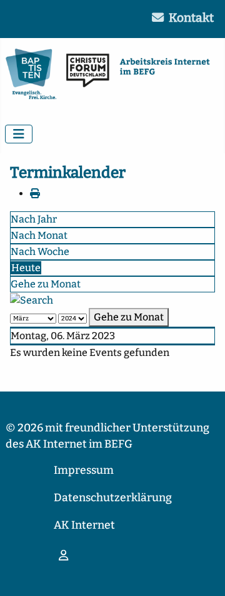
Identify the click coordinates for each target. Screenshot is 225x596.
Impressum (84, 470)
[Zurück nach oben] (203, 573)
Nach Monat (39, 235)
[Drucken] (35, 193)
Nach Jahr (34, 219)
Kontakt (191, 18)
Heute (26, 268)
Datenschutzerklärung (113, 497)
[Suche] (31, 299)
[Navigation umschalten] (18, 134)
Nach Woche (40, 251)
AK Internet (84, 525)
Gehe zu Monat (46, 284)
